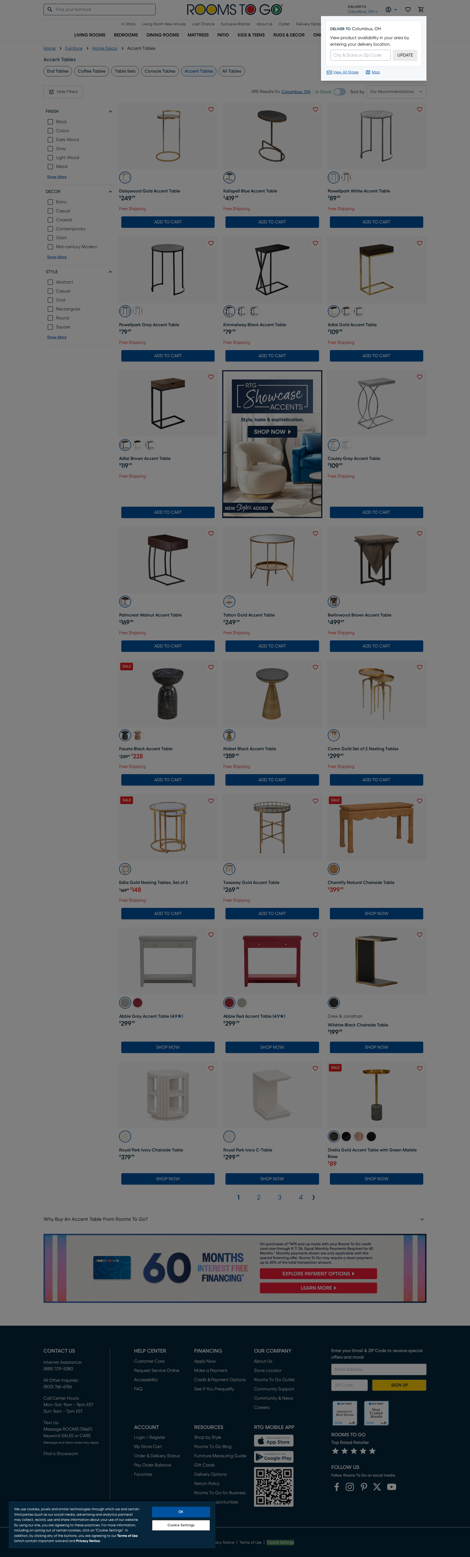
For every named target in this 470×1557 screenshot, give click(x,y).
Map (376, 72)
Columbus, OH (366, 29)
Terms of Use (127, 1536)
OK (180, 1512)
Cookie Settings (181, 1525)
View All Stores (345, 72)
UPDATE (405, 55)
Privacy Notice (88, 1541)
